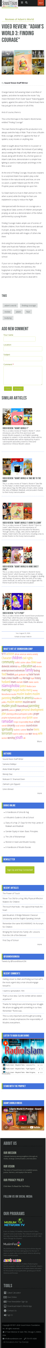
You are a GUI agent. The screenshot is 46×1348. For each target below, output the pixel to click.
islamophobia (10, 685)
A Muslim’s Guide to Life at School (19, 817)
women (4, 737)
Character (6, 658)
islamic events (34, 682)
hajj (27, 674)
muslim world (29, 702)
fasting (37, 670)
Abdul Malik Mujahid (11, 769)
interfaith (19, 682)
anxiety (35, 654)
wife (40, 733)
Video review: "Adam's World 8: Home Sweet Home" (21, 568)
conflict (17, 662)
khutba (29, 686)
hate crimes (7, 678)
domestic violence (9, 666)
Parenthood (22, 706)
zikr (24, 737)
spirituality (7, 729)
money (35, 690)
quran (30, 717)
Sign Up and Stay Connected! (20, 870)
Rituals (31, 721)
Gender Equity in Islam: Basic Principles (21, 831)
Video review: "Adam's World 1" (16, 428)
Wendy (35, 733)
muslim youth (9, 705)
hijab (32, 678)
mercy (29, 690)
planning (9, 713)
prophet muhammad (9, 717)
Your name (8, 335)
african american (20, 654)
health (16, 678)
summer (23, 729)
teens (36, 729)
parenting (33, 705)
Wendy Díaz (8, 774)
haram (37, 674)
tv (17, 733)
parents (5, 710)
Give (40, 3)
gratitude (22, 674)
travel (15, 733)
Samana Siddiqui (9, 764)
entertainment (8, 670)
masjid (15, 690)
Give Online (12, 1297)
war (30, 733)
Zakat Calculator (14, 1292)
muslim (13, 694)
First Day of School (11, 940)
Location (7, 344)
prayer (36, 714)
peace (18, 710)
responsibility (23, 721)
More (39, 741)
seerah (4, 725)
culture (28, 662)
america (29, 654)
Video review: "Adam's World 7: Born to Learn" (22, 522)
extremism (20, 670)
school (37, 722)
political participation (20, 713)
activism (10, 653)
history (38, 678)
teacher (30, 729)
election (39, 666)
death (39, 662)
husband (6, 681)
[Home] (10, 3)
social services (20, 725)
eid (34, 666)
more (39, 793)
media (22, 690)
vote (26, 733)
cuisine (22, 662)
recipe (16, 721)
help (20, 678)
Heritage (26, 678)
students (17, 729)
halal (31, 674)
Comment (9, 364)
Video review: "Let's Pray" (13, 613)
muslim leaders (24, 694)
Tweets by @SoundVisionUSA (14, 961)
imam (13, 682)
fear (28, 311)
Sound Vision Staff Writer (16, 83)
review (7, 311)
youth (19, 737)
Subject (7, 354)
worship (11, 738)
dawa (34, 662)
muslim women (15, 701)
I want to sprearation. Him (13, 990)
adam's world (10, 305)
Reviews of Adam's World (19, 19)
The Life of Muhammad (15, 836)
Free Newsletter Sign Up (17, 1301)
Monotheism (6, 694)
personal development (32, 709)
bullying (8, 318)
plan (4, 713)
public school (21, 717)
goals (16, 674)
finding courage (29, 305)
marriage (7, 689)
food (4, 674)
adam (18, 311)
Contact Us (12, 1310)
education (26, 665)
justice (23, 686)
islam (25, 682)
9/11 (4, 654)
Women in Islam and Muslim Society (20, 842)
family (29, 670)
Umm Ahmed (8, 789)
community (8, 661)
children (17, 657)
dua (19, 666)
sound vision (32, 725)
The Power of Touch (11, 893)
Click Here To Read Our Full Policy (17, 1186)
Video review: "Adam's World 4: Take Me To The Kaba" (22, 480)
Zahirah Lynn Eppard (11, 784)
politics (30, 713)
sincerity (11, 725)
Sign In (10, 1315)
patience (12, 710)
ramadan (7, 721)
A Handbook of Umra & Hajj (17, 812)
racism (35, 717)
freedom (10, 674)
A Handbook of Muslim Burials (18, 847)
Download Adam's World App (19, 1306)
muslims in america (22, 697)
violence (22, 733)
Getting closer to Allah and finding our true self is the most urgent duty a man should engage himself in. (23, 982)
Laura (34, 686)
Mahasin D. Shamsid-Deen (14, 779)
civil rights (28, 658)
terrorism (7, 733)
